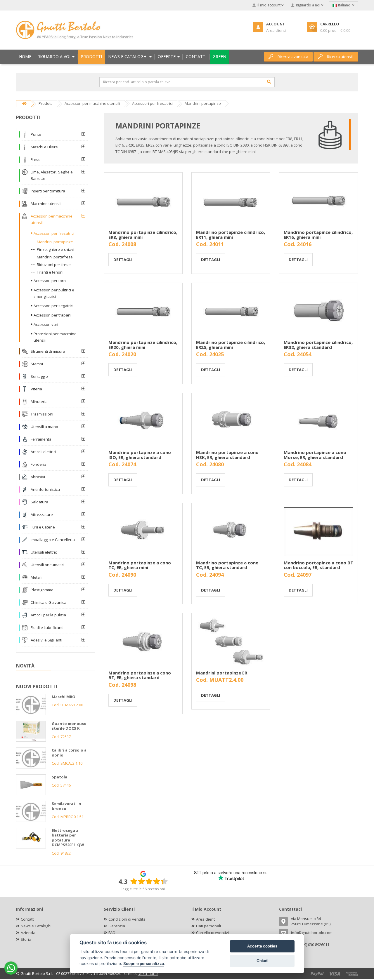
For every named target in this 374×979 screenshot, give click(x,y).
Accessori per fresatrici (54, 233)
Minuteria (39, 401)
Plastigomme (42, 589)
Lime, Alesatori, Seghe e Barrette (52, 175)
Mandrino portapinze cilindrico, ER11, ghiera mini (230, 234)
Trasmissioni (42, 414)
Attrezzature (42, 514)
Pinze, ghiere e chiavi (55, 249)
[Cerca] (269, 82)
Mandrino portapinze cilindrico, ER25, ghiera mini (230, 344)
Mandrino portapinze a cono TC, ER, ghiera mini (139, 565)
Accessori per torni (50, 280)
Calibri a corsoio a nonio (69, 752)
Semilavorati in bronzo (66, 806)
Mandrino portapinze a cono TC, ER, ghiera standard (227, 565)
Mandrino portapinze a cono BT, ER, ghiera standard (139, 675)
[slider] (149, 881)
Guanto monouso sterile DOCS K (69, 726)
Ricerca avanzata (293, 56)
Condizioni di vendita (127, 919)
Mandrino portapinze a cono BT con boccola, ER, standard (318, 565)
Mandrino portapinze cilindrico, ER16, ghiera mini (318, 234)
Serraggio (39, 376)
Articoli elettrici (43, 451)
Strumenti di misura (48, 351)
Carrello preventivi (212, 932)
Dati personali (208, 925)
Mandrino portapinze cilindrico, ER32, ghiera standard (318, 344)
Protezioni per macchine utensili (55, 337)
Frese (36, 159)
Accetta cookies (262, 946)
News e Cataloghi (36, 925)
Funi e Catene (43, 527)
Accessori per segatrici (53, 305)
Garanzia (116, 925)
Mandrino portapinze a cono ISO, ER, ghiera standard (139, 454)
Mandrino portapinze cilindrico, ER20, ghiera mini (142, 344)
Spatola (59, 777)
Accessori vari (46, 324)
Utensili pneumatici (47, 564)
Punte (36, 134)
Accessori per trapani (52, 315)
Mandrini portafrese (55, 257)
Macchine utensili (46, 203)
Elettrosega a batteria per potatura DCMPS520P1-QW (68, 838)
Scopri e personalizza (143, 963)
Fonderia (38, 464)
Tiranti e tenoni (50, 272)
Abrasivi (38, 476)
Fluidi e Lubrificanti (47, 627)
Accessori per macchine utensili (51, 219)
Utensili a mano (44, 426)
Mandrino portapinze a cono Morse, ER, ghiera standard (315, 454)
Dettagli (122, 259)
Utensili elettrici (44, 552)
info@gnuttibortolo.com (312, 932)
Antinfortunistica (45, 489)
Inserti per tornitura (48, 191)
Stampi (37, 363)
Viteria (36, 389)
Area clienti (206, 919)
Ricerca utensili (340, 56)
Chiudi (262, 960)
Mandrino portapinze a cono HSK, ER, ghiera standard (227, 454)
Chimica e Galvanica (48, 602)
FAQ (111, 932)
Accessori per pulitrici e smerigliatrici (54, 293)
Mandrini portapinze (55, 241)
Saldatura (39, 502)
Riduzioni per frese (54, 264)
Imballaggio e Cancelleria (53, 539)
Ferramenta (41, 439)
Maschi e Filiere (44, 146)
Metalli (36, 577)
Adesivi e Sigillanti (46, 640)
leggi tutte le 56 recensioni (143, 888)
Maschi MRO (63, 696)
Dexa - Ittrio (148, 973)
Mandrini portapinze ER (221, 673)
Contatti (27, 919)
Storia (26, 939)
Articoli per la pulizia (48, 615)
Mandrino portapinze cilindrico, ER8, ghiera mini (142, 234)
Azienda (28, 932)
